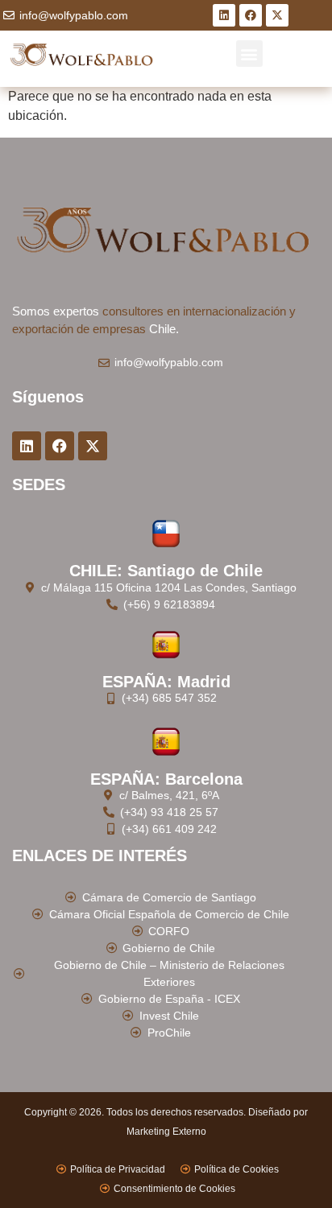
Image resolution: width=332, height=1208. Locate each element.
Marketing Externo (166, 1131)
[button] (249, 53)
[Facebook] (250, 15)
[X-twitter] (277, 15)
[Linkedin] (224, 15)
